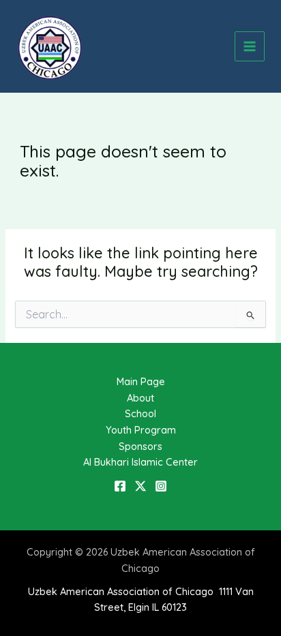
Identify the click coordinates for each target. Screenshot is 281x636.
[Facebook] (120, 486)
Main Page (141, 381)
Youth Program (141, 429)
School (140, 413)
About (140, 397)
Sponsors (140, 446)
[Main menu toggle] (250, 46)
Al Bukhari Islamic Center (140, 461)
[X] (140, 486)
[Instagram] (161, 486)
